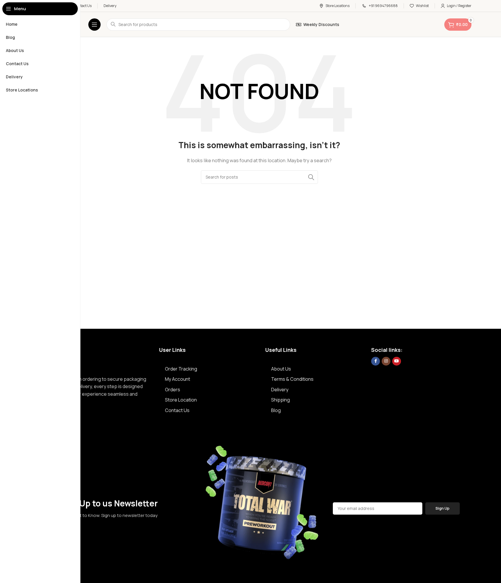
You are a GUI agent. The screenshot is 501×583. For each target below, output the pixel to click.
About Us (281, 369)
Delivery (279, 389)
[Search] (311, 177)
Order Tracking (181, 369)
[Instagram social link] (386, 361)
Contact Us (177, 410)
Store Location (181, 400)
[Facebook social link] (375, 361)
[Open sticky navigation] (94, 24)
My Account (177, 379)
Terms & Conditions (292, 379)
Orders (172, 389)
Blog (276, 410)
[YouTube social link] (396, 361)
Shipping (280, 400)
